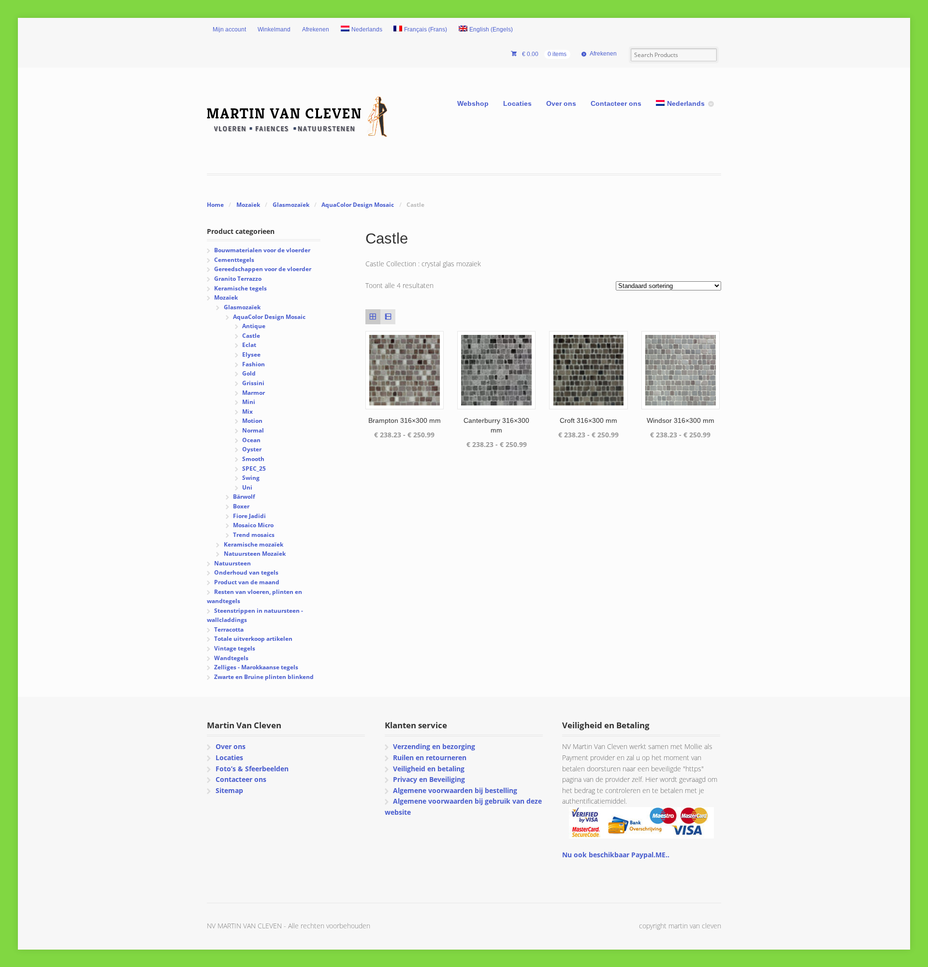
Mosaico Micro (253, 525)
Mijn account (229, 29)
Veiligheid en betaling (428, 768)
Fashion (253, 364)
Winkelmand (274, 29)
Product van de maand (246, 582)
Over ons (561, 103)
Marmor (253, 393)
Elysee (251, 354)
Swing (251, 478)
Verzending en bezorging (434, 746)
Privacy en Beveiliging (429, 779)
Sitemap (229, 790)
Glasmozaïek (291, 205)
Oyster (251, 449)
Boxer (241, 506)
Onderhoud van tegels (246, 572)
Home (215, 205)
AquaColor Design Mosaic (357, 205)
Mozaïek (248, 205)
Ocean (251, 440)
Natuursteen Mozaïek (255, 553)
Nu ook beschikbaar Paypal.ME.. (615, 854)
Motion (252, 421)
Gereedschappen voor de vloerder (262, 269)
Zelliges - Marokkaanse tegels (256, 667)
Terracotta (229, 629)
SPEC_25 (254, 468)
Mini (248, 402)
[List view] (387, 316)
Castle (251, 336)
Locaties (517, 103)
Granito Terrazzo (237, 278)
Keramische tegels (240, 288)
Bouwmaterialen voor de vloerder (262, 250)
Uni (247, 487)
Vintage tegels (234, 648)
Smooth (253, 459)
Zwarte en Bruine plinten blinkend (264, 677)
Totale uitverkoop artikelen (253, 639)
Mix (247, 411)
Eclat (249, 345)
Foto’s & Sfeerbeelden (252, 768)
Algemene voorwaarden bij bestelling (455, 790)
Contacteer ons (616, 103)
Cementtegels (234, 260)
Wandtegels (231, 658)
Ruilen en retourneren (429, 757)
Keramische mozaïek (253, 544)
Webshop (473, 103)
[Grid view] (372, 316)
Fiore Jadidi (249, 516)
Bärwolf (244, 496)
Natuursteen (232, 563)
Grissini (253, 383)
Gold (249, 373)
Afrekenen (315, 29)
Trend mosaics (254, 535)
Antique (253, 326)
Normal (253, 430)
